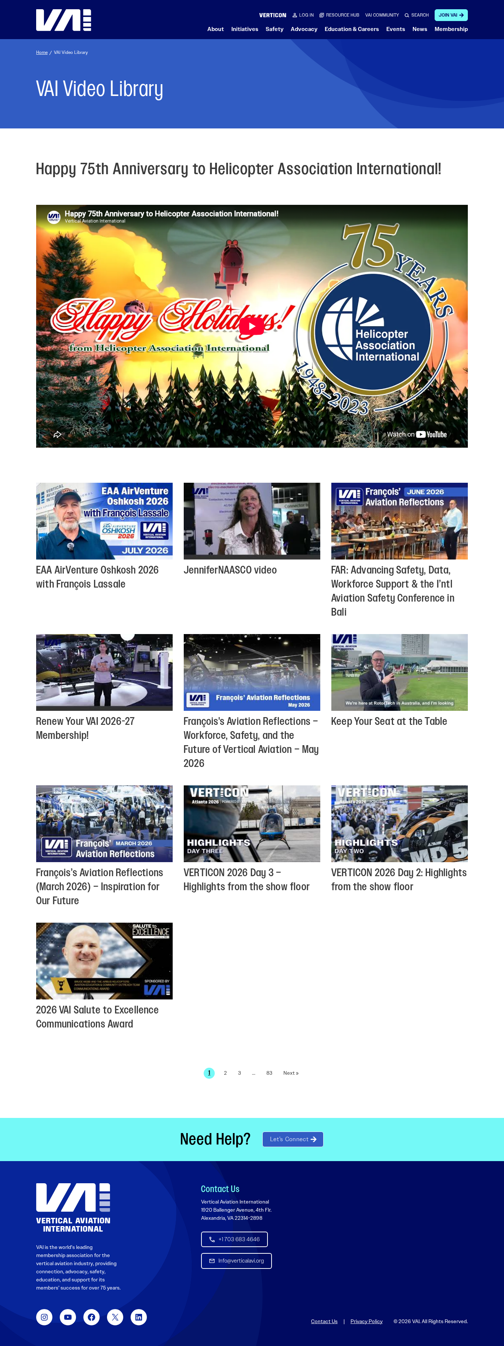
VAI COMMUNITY (382, 15)
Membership (451, 29)
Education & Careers (352, 29)
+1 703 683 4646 (239, 1239)
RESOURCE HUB (342, 15)
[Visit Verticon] (273, 15)
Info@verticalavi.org (241, 1260)
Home (42, 52)
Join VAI (448, 15)
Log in (306, 15)
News (419, 29)
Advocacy (304, 29)
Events (395, 29)
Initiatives (244, 29)
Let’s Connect (289, 1139)
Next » (290, 1073)
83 (269, 1073)
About (215, 29)
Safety (274, 29)
